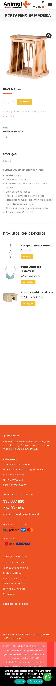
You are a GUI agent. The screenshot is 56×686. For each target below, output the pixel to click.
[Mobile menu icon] (50, 5)
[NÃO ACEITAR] (52, 676)
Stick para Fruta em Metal (36, 245)
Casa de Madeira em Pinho (37, 292)
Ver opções (28, 282)
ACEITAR (20, 681)
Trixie (11, 116)
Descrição (10, 154)
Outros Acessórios (22, 111)
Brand (7, 161)
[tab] (28, 152)
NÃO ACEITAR (35, 681)
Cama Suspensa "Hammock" (31, 269)
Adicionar (25, 101)
